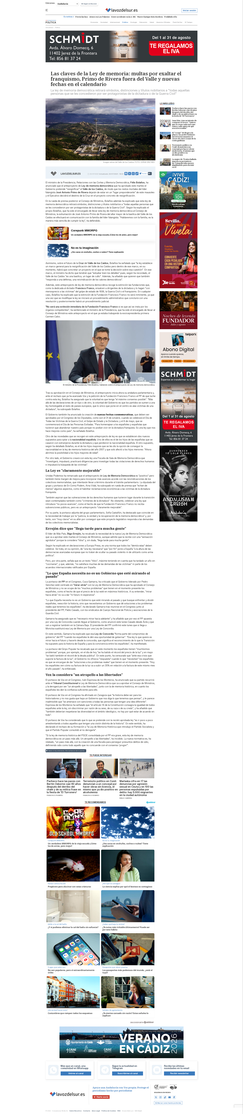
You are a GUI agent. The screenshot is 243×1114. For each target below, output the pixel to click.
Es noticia (68, 17)
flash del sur (177, 22)
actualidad (49, 27)
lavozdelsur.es (71, 173)
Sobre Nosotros (75, 1111)
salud (152, 22)
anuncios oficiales (163, 22)
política (125, 22)
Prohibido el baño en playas (176, 17)
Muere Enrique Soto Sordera (150, 17)
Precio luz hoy (81, 17)
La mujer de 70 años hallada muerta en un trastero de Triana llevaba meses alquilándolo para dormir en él (184, 163)
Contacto (86, 1111)
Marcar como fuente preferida (169, 1103)
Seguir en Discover (90, 4)
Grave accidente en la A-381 (123, 17)
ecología (133, 22)
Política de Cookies (109, 1111)
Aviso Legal (96, 1111)
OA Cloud (138, 1111)
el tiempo (188, 22)
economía (94, 22)
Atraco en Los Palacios (99, 17)
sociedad (104, 22)
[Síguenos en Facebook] (174, 1097)
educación (143, 22)
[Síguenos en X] (156, 1097)
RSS (118, 1111)
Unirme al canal (75, 1073)
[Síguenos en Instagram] (160, 1097)
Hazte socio (102, 1097)
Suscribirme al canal (128, 1073)
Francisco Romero (55, 795)
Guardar (144, 173)
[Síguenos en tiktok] (165, 1097)
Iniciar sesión (189, 10)
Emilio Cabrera (125, 798)
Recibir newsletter (179, 1073)
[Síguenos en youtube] (169, 1097)
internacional (115, 22)
